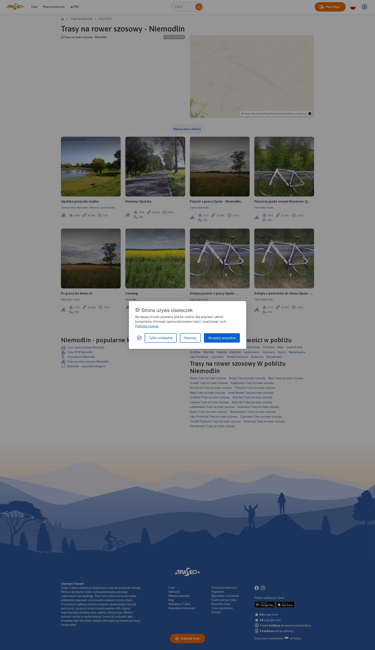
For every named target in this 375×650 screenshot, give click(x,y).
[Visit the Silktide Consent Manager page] (139, 338)
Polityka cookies (147, 326)
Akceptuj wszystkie (222, 338)
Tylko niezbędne (160, 338)
